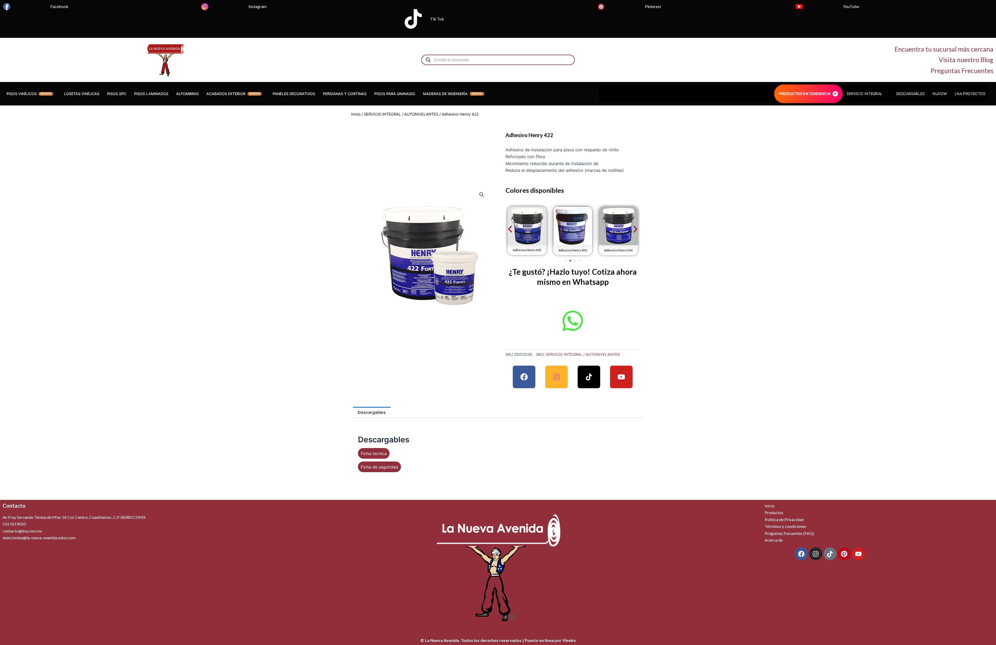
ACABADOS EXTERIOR (225, 93)
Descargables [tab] (372, 412)
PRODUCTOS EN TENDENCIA (805, 93)
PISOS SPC (116, 93)
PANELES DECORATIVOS (294, 93)
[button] (481, 194)
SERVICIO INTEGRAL (869, 93)
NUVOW (948, 93)
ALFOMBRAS (187, 93)
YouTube (851, 6)
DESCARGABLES (917, 93)
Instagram (257, 6)
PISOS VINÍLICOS (21, 93)
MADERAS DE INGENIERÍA (445, 93)
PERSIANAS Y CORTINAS (344, 93)
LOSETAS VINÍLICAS (81, 93)
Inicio (356, 114)
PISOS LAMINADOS (151, 93)
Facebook (59, 6)
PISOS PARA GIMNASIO (394, 93)
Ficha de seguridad (379, 467)
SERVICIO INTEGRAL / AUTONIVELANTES (401, 114)
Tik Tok (437, 18)
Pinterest (653, 6)
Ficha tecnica (374, 453)
